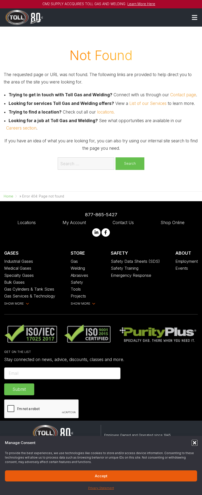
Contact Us (123, 222)
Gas (74, 261)
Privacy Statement (101, 488)
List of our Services (148, 103)
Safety (77, 282)
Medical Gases (17, 268)
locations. (106, 112)
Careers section (21, 128)
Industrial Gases (18, 261)
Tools (76, 289)
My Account (74, 222)
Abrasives (79, 275)
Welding (78, 268)
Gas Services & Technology (29, 296)
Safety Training (124, 268)
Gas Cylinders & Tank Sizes (29, 289)
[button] (194, 442)
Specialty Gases (19, 275)
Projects (78, 296)
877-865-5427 (101, 214)
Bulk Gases (14, 282)
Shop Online (173, 222)
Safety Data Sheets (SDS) (135, 261)
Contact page (183, 94)
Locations (26, 222)
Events (181, 268)
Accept (101, 476)
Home (8, 196)
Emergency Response (131, 275)
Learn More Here (141, 4)
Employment (186, 261)
